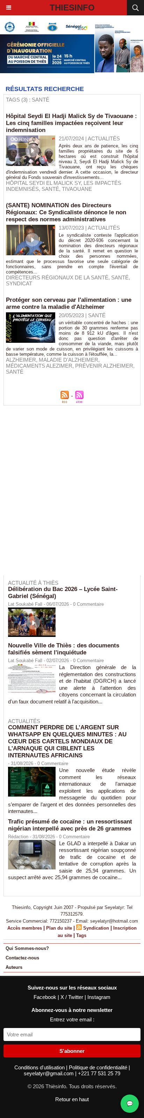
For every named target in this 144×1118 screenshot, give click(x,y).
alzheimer (21, 360)
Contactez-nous (22, 957)
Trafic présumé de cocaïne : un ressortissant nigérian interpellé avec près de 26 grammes (70, 825)
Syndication (96, 928)
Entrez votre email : (72, 1019)
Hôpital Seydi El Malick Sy (43, 183)
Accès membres (24, 928)
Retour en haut (72, 1099)
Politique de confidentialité (99, 1067)
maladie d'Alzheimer (68, 360)
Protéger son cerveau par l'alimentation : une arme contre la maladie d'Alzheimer (68, 303)
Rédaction (18, 836)
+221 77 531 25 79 (99, 1073)
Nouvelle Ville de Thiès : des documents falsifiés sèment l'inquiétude (63, 649)
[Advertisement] (68, 495)
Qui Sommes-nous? (27, 948)
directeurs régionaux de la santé (57, 277)
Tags (81, 935)
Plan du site (59, 928)
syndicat (19, 283)
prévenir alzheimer (104, 366)
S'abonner (72, 1051)
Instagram (98, 997)
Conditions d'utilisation (40, 1067)
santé (50, 189)
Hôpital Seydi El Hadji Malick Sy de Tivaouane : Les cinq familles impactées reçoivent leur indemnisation (71, 123)
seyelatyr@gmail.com (49, 1073)
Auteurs (14, 967)
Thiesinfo (72, 7)
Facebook (46, 997)
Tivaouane (77, 189)
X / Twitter (72, 997)
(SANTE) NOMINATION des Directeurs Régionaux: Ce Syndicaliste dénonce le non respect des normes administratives (66, 212)
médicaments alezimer (39, 366)
